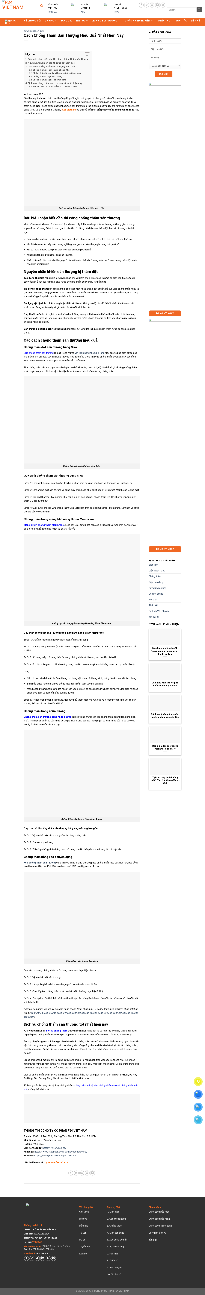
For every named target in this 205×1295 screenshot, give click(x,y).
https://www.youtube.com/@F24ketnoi (55, 1155)
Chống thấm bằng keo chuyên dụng (49, 80)
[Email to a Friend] (81, 1173)
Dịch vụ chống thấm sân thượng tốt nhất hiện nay (55, 83)
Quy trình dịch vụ (157, 1232)
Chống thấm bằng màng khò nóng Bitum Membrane (57, 73)
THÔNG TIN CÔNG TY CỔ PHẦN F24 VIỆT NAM (55, 86)
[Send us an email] (42, 1258)
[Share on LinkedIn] (92, 1173)
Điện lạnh (153, 564)
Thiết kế (153, 605)
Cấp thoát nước (157, 570)
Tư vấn (82, 1232)
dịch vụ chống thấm (56, 1030)
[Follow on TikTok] (146, 5)
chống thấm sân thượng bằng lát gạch (92, 1013)
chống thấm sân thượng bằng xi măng (51, 1013)
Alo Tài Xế (154, 617)
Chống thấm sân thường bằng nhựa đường (47, 716)
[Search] (199, 9)
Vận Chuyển (115, 1267)
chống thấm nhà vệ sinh (86, 1085)
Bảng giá (66, 20)
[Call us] (48, 1258)
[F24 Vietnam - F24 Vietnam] (17, 9)
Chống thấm (155, 576)
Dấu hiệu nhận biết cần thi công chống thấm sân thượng (58, 59)
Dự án (82, 1239)
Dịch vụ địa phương (104, 20)
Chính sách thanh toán (160, 1225)
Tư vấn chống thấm (34, 31)
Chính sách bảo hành (159, 1218)
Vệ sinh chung (156, 593)
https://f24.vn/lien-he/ (54, 1148)
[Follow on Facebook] (141, 5)
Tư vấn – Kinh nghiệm (136, 20)
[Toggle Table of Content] (85, 54)
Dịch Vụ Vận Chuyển (159, 611)
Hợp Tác (181, 20)
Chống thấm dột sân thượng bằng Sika (51, 70)
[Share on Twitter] (76, 1173)
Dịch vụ (49, 20)
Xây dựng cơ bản (157, 588)
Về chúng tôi (32, 20)
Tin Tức (81, 20)
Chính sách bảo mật (159, 1211)
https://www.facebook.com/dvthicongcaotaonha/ (61, 1151)
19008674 (52, 12)
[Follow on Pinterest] (152, 5)
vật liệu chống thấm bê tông (89, 352)
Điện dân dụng (156, 582)
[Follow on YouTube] (162, 5)
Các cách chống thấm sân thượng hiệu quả (51, 66)
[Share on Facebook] (70, 1173)
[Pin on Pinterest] (87, 1173)
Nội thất (153, 599)
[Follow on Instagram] (31, 1258)
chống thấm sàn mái (109, 1085)
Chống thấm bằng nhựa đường (47, 76)
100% (116, 12)
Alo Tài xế (116, 1274)
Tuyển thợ (163, 20)
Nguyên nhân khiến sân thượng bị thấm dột (51, 63)
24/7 (83, 12)
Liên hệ (195, 20)
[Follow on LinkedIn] (157, 5)
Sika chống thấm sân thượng (39, 352)
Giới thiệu (84, 1211)
